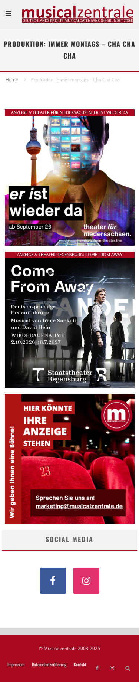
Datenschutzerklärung (49, 664)
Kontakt (80, 664)
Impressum (15, 664)
